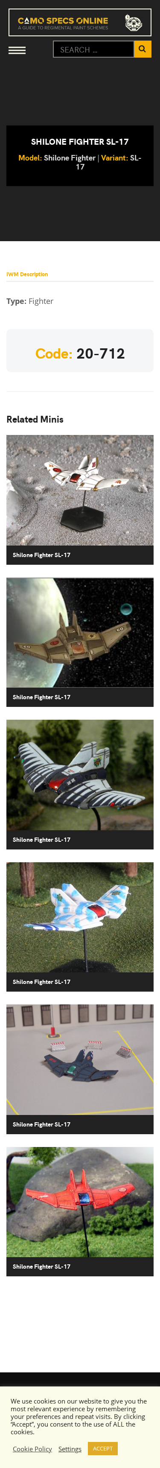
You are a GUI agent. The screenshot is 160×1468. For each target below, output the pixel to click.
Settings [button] (69, 1449)
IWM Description (27, 274)
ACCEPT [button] (103, 1448)
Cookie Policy (32, 1449)
